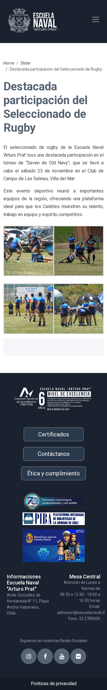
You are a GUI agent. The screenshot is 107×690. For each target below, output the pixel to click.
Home (8, 63)
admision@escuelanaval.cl (81, 612)
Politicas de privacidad (53, 683)
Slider (26, 63)
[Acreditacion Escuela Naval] (53, 397)
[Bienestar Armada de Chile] (46, 543)
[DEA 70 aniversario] (46, 501)
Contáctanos (54, 453)
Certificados (53, 434)
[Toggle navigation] (96, 19)
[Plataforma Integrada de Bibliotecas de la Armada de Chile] (46, 517)
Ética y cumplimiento (53, 473)
